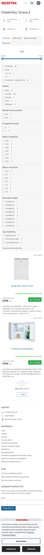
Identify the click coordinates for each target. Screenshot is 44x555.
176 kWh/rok (11, 219)
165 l (8, 158)
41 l (8, 188)
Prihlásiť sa (8, 508)
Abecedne (6, 43)
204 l (8, 147)
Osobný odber (6, 440)
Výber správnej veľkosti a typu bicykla (15, 477)
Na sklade (10, 66)
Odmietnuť (11, 549)
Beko (8, 90)
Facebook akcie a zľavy (13, 419)
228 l (8, 141)
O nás (3, 431)
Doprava (4, 437)
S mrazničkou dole (13, 239)
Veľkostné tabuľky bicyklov (11, 461)
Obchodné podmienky (9, 443)
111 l (8, 171)
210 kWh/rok (11, 215)
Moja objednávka (7, 452)
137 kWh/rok (11, 222)
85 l (8, 181)
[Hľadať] (25, 3)
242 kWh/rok (11, 205)
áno (8, 114)
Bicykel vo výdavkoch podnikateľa (13, 458)
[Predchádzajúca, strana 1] (22, 383)
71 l (8, 185)
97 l (8, 174)
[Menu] (38, 3)
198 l (8, 151)
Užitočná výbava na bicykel (11, 480)
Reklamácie (5, 449)
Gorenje (10, 94)
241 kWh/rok (11, 208)
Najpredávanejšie (30, 38)
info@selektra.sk (11, 412)
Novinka (9, 73)
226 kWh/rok (11, 212)
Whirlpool (10, 104)
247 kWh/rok (11, 201)
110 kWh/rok (11, 226)
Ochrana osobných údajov (10, 446)
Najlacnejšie (17, 38)
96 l (8, 178)
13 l (8, 192)
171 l (8, 154)
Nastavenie (21, 541)
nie (8, 117)
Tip (8, 76)
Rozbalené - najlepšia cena (16, 80)
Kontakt (4, 434)
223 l (8, 144)
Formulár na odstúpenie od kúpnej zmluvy (16, 455)
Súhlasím (31, 549)
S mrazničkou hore (13, 242)
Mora (8, 101)
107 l (8, 161)
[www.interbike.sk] (22, 520)
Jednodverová (12, 235)
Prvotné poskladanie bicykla (11, 473)
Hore (23, 394)
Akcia (8, 70)
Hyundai (9, 97)
